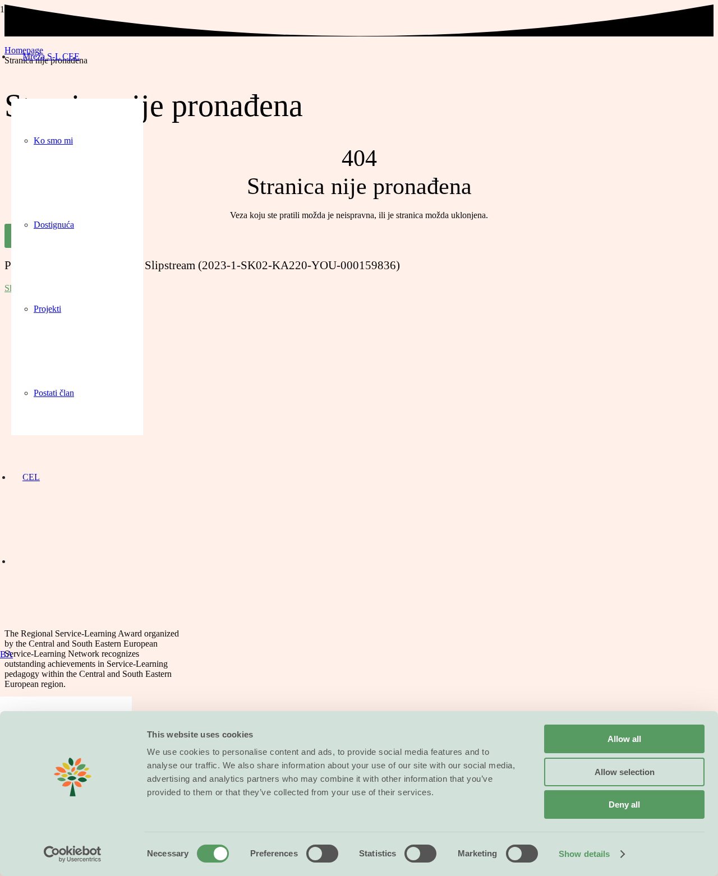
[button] (6, 654)
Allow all (624, 739)
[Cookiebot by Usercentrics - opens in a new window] (73, 854)
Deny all (624, 804)
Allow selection (625, 772)
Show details (584, 854)
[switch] (322, 854)
